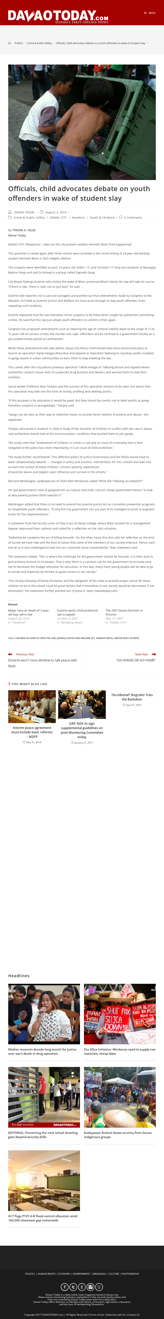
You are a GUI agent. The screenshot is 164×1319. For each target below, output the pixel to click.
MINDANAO (99, 1274)
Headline (78, 217)
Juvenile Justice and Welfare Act (76, 638)
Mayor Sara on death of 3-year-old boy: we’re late (29, 612)
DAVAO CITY (58, 217)
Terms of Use (96, 1314)
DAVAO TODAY (24, 212)
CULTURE (113, 1274)
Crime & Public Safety (29, 217)
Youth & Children (102, 217)
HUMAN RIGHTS (47, 1274)
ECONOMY (64, 1274)
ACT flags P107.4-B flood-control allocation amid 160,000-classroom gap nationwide (42, 1218)
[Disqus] (82, 800)
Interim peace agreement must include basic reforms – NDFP (32, 732)
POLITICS (30, 1274)
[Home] (9, 43)
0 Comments (133, 217)
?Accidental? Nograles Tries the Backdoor (132, 697)
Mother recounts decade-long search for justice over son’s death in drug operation (42, 1051)
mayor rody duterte (126, 638)
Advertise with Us (116, 1314)
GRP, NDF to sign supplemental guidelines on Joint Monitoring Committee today (82, 730)
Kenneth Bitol (104, 638)
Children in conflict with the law (35, 638)
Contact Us (134, 1314)
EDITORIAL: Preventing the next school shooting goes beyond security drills (43, 1135)
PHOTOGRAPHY (130, 1274)
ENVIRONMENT (81, 1274)
